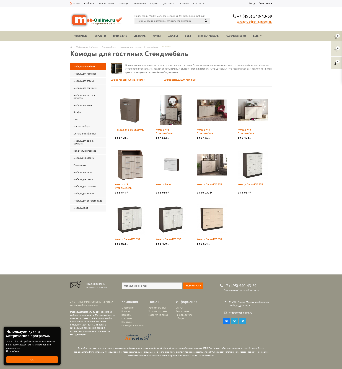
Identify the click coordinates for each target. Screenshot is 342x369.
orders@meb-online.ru (240, 313)
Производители (184, 315)
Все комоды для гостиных (181, 79)
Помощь (155, 302)
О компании (127, 308)
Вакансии (126, 315)
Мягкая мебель (208, 36)
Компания (129, 302)
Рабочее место (236, 36)
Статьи (179, 308)
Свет (188, 36)
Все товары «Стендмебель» (129, 79)
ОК (32, 359)
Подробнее (12, 351)
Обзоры (180, 318)
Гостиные (80, 36)
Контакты (126, 318)
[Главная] (71, 47)
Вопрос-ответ (183, 311)
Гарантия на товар (158, 315)
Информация (186, 302)
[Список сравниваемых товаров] (336, 65)
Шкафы (173, 36)
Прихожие (120, 36)
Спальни (100, 36)
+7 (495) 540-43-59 (254, 16)
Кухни (157, 36)
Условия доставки (158, 311)
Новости (125, 311)
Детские (140, 36)
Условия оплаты (157, 308)
